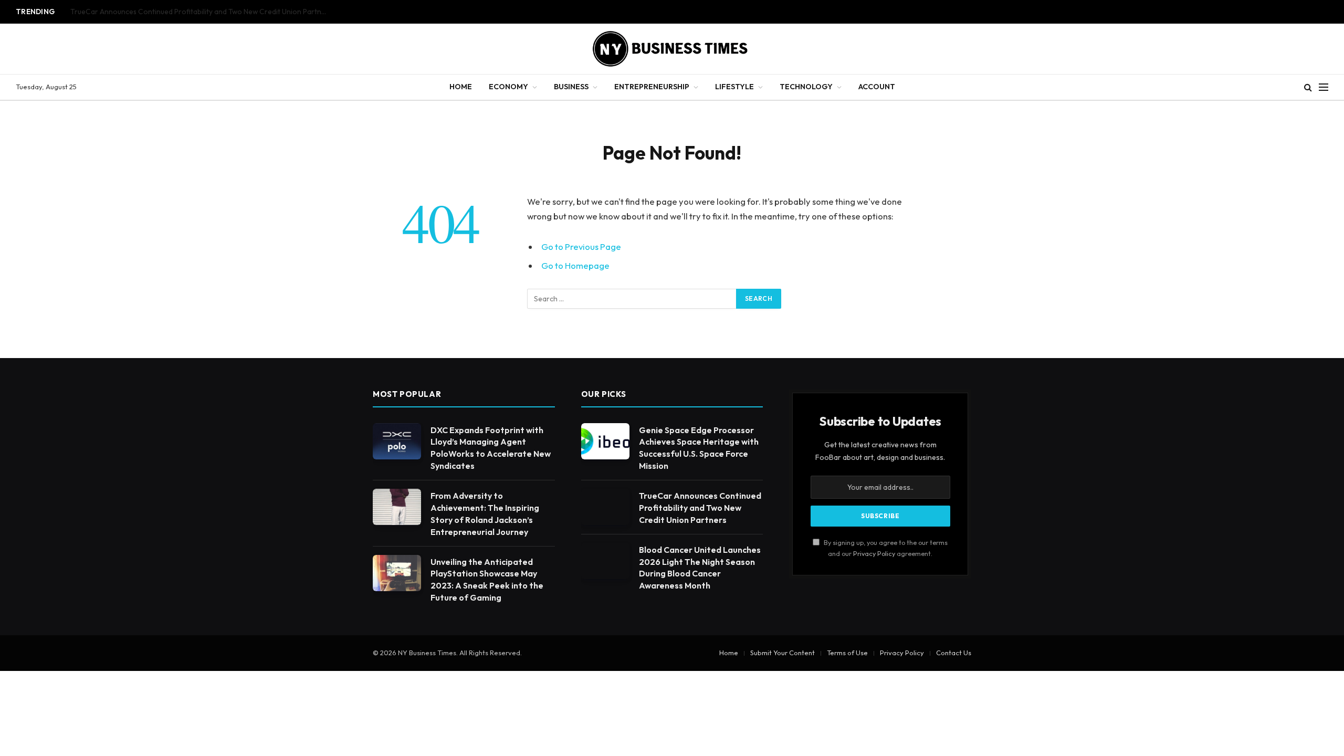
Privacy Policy (874, 553)
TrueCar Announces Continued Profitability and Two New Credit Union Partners (201, 11)
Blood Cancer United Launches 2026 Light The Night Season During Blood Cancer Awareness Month (700, 567)
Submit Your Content (782, 652)
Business (571, 86)
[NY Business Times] (672, 49)
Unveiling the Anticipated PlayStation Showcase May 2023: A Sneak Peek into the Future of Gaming (486, 579)
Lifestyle (734, 86)
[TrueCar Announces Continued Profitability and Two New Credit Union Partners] (605, 507)
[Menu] (1323, 87)
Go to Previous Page (581, 246)
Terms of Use (847, 652)
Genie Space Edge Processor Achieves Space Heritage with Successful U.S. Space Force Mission (699, 448)
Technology (806, 86)
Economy (508, 86)
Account (876, 86)
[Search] (1308, 87)
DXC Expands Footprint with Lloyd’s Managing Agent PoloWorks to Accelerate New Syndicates (490, 448)
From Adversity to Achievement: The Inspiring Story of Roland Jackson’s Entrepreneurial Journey (484, 513)
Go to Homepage (575, 265)
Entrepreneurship (651, 86)
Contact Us (953, 652)
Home (460, 86)
